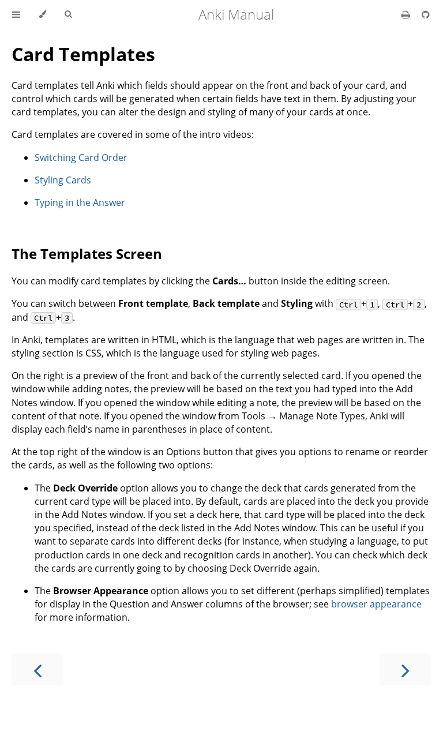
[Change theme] (42, 14)
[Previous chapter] (37, 669)
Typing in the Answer (80, 202)
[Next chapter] (405, 669)
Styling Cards (63, 180)
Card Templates (83, 54)
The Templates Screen (87, 253)
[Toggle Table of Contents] (16, 14)
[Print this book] (407, 14)
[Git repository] (425, 14)
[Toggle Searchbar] (68, 14)
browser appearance (376, 604)
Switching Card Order (81, 157)
